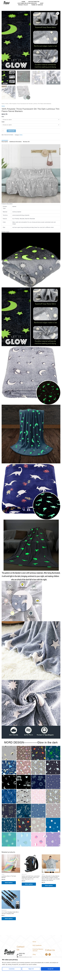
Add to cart (11, 130)
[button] (57, 13)
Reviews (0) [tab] (26, 141)
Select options (9, 882)
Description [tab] (5, 141)
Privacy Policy (23, 4)
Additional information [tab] (15, 141)
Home (23, 1)
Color (3, 121)
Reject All (31, 969)
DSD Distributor (33, 1)
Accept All (50, 969)
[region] (31, 964)
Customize (11, 969)
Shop (41, 3)
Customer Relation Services (27, 3)
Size (3, 116)
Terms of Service (37, 4)
